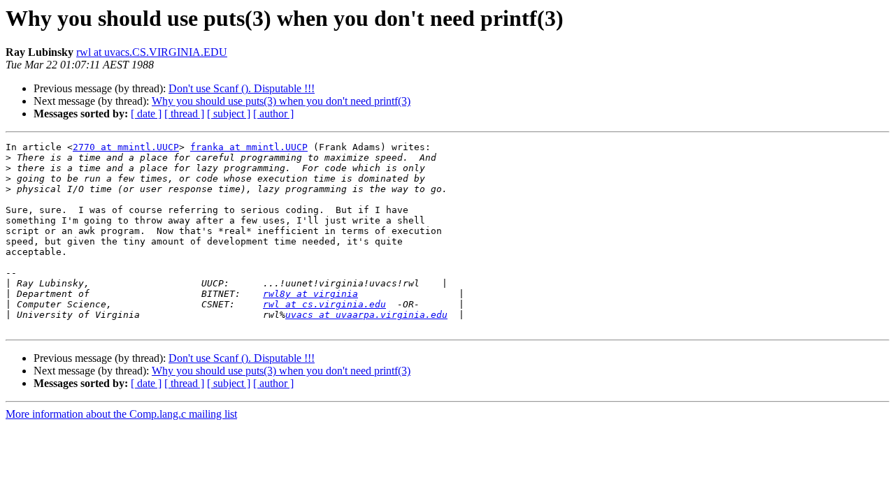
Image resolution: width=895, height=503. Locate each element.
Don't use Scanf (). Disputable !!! (242, 88)
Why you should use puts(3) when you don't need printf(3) (281, 101)
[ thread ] (184, 113)
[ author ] (273, 113)
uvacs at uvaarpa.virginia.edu (366, 314)
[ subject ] (228, 113)
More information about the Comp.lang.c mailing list (121, 414)
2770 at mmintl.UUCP (126, 147)
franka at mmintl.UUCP (249, 147)
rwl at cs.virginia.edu (324, 304)
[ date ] (146, 113)
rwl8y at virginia (310, 294)
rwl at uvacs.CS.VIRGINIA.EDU (151, 52)
